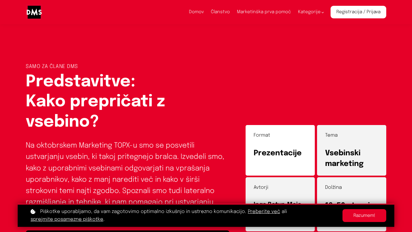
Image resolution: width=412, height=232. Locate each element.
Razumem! (364, 215)
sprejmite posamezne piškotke (67, 219)
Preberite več (264, 211)
